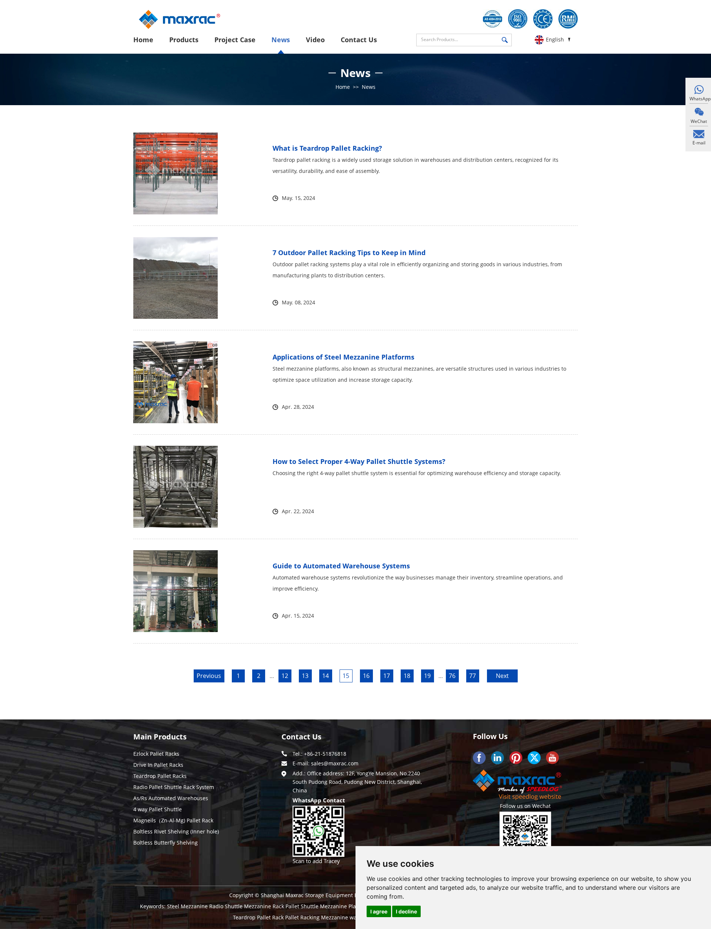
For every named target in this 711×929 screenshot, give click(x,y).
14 (325, 676)
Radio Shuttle (226, 906)
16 (366, 676)
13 (305, 676)
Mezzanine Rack (265, 906)
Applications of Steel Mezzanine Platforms (343, 356)
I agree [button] (378, 911)
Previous (209, 676)
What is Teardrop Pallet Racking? (327, 148)
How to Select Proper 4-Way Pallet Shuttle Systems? (359, 461)
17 (386, 676)
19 (427, 676)
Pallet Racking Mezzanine (317, 917)
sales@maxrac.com (334, 763)
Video (315, 39)
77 (472, 676)
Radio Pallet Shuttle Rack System (173, 787)
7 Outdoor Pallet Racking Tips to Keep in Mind (349, 252)
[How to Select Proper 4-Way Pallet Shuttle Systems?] (175, 487)
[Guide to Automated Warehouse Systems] (175, 591)
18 (407, 676)
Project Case (235, 39)
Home (143, 39)
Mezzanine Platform (345, 906)
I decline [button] (406, 911)
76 (452, 676)
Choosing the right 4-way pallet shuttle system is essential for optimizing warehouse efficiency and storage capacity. (417, 473)
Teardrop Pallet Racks (160, 775)
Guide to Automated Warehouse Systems (341, 565)
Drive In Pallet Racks (158, 764)
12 (284, 676)
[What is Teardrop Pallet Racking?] (175, 173)
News (280, 39)
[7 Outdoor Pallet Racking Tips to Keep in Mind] (175, 278)
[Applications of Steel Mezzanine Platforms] (175, 382)
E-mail (698, 143)
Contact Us (359, 39)
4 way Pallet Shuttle (157, 809)
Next (502, 676)
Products (183, 39)
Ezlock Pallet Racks (156, 753)
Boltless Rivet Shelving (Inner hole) (176, 831)
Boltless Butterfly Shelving (165, 842)
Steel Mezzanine (188, 906)
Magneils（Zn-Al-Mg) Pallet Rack (173, 820)
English (555, 39)
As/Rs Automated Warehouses (170, 798)
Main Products (160, 737)
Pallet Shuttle (303, 906)
